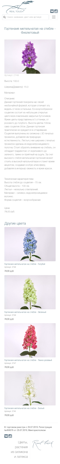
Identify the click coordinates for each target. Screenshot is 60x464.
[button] (53, 42)
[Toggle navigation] (54, 17)
